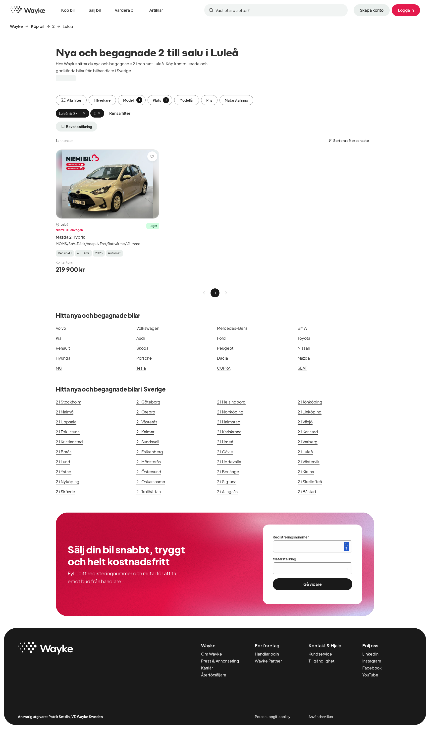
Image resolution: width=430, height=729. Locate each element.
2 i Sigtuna (226, 481)
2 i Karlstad (308, 431)
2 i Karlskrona (229, 431)
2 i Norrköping (230, 411)
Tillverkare (102, 100)
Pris (209, 100)
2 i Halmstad (228, 421)
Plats (160, 100)
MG (59, 368)
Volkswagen (147, 328)
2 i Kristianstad (69, 441)
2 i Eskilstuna (68, 431)
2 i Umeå (225, 441)
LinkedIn (370, 654)
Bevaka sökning (79, 126)
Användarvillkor (321, 716)
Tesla (141, 368)
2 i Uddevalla (229, 461)
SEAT (302, 368)
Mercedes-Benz (232, 328)
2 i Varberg (308, 441)
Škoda (142, 348)
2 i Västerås (146, 421)
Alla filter (74, 100)
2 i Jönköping (310, 401)
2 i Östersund (148, 471)
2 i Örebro (145, 411)
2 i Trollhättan (148, 491)
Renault (63, 348)
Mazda (304, 358)
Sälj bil (95, 10)
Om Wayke (211, 654)
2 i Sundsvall (147, 441)
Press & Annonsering (220, 660)
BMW (303, 328)
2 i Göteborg (148, 401)
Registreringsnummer (291, 537)
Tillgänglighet (321, 660)
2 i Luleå (305, 451)
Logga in (406, 10)
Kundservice (320, 654)
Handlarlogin (267, 654)
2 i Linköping (310, 411)
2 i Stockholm (68, 401)
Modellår (186, 100)
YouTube (370, 674)
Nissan (304, 348)
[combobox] (276, 10)
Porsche (144, 358)
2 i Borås (63, 451)
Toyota (304, 338)
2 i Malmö (64, 411)
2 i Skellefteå (310, 481)
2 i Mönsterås (148, 461)
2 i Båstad (307, 491)
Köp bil (68, 10)
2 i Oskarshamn (150, 481)
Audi (140, 338)
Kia (58, 338)
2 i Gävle (225, 451)
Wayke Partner (268, 660)
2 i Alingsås (227, 491)
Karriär (207, 667)
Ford (221, 338)
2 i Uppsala (66, 421)
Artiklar (156, 10)
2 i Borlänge (228, 471)
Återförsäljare (213, 674)
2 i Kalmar (145, 431)
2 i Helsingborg (231, 401)
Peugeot (225, 348)
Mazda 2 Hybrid (71, 237)
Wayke (16, 26)
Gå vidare (312, 584)
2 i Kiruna (306, 471)
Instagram (371, 660)
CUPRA (223, 368)
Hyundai (63, 358)
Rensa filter (119, 113)
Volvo (61, 328)
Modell (131, 100)
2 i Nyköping (67, 481)
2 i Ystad (63, 471)
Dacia (222, 358)
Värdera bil (125, 10)
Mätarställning (236, 100)
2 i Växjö (305, 421)
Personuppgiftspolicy (272, 716)
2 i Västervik (309, 461)
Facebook (372, 667)
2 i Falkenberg (149, 451)
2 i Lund (63, 461)
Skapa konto (371, 10)
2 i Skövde (65, 491)
